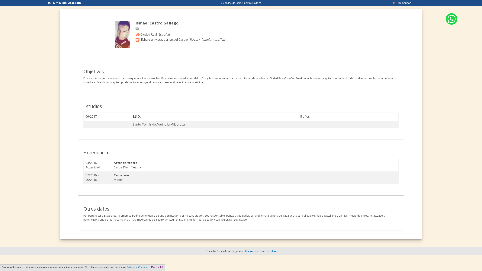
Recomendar (403, 3)
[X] (161, 267)
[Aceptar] (155, 267)
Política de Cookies (137, 267)
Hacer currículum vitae (261, 251)
